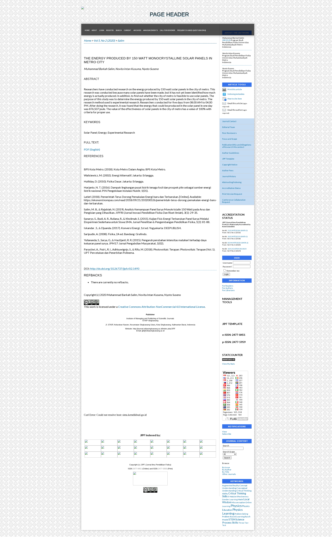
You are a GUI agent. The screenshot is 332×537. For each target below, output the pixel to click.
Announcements (150, 30)
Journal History (229, 176)
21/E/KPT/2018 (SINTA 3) (238, 230)
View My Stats (228, 364)
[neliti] (191, 445)
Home (87, 30)
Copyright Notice (229, 164)
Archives (137, 30)
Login (101, 30)
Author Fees (227, 170)
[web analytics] (228, 360)
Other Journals (229, 474)
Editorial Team (228, 127)
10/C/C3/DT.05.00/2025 (237, 249)
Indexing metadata (236, 94)
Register (110, 30)
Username (227, 263)
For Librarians (228, 290)
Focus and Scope (229, 139)
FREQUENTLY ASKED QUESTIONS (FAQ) (191, 30)
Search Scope (229, 452)
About (94, 30)
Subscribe (226, 434)
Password (227, 266)
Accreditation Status (231, 188)
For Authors (227, 288)
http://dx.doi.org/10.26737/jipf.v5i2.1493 (114, 268)
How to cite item (235, 99)
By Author (226, 469)
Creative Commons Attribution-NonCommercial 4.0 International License (161, 306)
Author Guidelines (230, 153)
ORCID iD (226, 40)
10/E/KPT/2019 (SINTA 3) (238, 236)
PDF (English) (92, 149)
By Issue (226, 467)
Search (119, 30)
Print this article (235, 89)
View (224, 431)
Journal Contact (229, 121)
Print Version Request (232, 194)
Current (127, 30)
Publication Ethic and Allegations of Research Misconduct (236, 146)
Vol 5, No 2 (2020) (104, 40)
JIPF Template (228, 159)
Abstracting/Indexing (231, 182)
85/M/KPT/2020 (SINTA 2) (238, 243)
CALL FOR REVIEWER (167, 30)
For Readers (227, 286)
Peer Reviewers (229, 133)
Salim (121, 40)
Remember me (233, 271)
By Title (225, 472)
